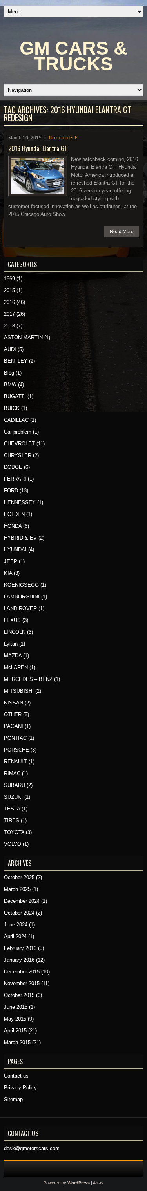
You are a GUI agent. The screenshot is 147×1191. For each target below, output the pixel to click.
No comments (63, 138)
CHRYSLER (17, 455)
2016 (9, 302)
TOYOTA (14, 832)
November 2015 (22, 983)
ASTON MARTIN (23, 337)
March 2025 (17, 889)
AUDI (10, 349)
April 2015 (15, 1031)
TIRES (11, 820)
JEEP (10, 561)
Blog (9, 373)
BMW (10, 385)
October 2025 (19, 877)
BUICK (12, 408)
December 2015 (22, 972)
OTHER (13, 714)
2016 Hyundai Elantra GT (37, 148)
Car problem (17, 432)
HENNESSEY (20, 502)
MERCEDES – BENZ (28, 679)
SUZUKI (13, 797)
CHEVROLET (19, 443)
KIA (8, 573)
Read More (122, 231)
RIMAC (12, 773)
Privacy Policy (20, 1087)
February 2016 (20, 948)
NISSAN (13, 703)
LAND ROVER (20, 608)
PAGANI (13, 726)
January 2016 (19, 960)
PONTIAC (15, 738)
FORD (11, 491)
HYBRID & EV (20, 538)
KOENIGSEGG (21, 585)
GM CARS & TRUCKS (73, 56)
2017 (9, 314)
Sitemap (13, 1099)
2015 (9, 290)
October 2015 (19, 995)
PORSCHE (16, 750)
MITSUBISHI (19, 691)
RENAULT (15, 762)
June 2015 (15, 1007)
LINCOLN (14, 632)
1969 (9, 279)
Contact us (16, 1076)
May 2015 (15, 1019)
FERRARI (15, 479)
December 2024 (22, 901)
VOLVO (12, 844)
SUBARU (14, 785)
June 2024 (15, 925)
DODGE (13, 467)
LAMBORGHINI (22, 597)
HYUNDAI (15, 550)
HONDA (13, 526)
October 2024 (19, 913)
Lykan (11, 644)
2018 (9, 326)
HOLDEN (14, 514)
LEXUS (12, 620)
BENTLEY (15, 361)
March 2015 (17, 1042)
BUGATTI (15, 396)
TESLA (12, 809)
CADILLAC (16, 420)
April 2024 (15, 936)
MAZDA (13, 656)
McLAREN (16, 667)
